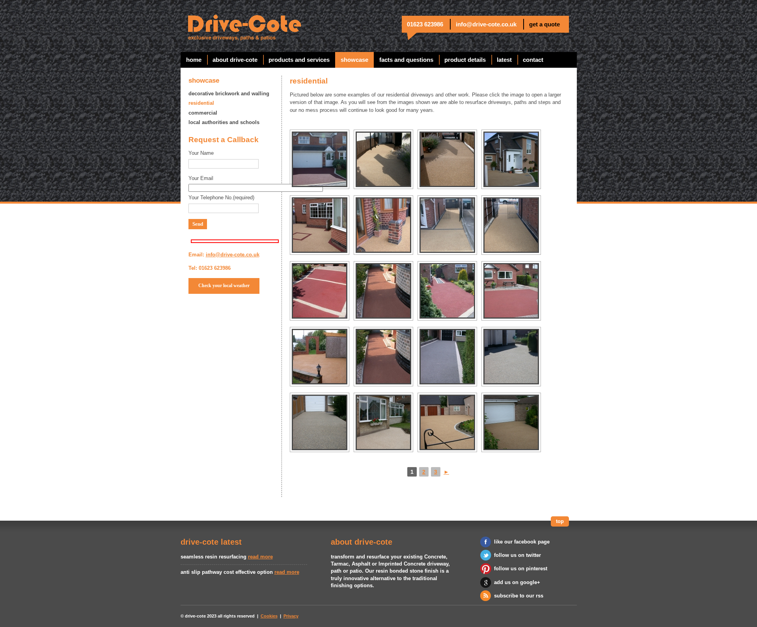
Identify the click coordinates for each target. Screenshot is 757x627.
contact (533, 59)
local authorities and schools (223, 122)
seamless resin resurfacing (213, 557)
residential (201, 103)
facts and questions (406, 59)
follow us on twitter (517, 555)
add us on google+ (517, 582)
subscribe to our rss (518, 596)
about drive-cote (235, 59)
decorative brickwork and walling (228, 93)
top (560, 521)
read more (260, 557)
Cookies (269, 616)
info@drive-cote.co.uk (486, 24)
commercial (202, 113)
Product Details (465, 59)
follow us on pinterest (520, 568)
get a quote (544, 24)
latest (504, 59)
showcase (354, 59)
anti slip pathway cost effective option (227, 572)
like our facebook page (522, 542)
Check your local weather (224, 285)
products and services (299, 59)
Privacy (290, 616)
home (193, 59)
